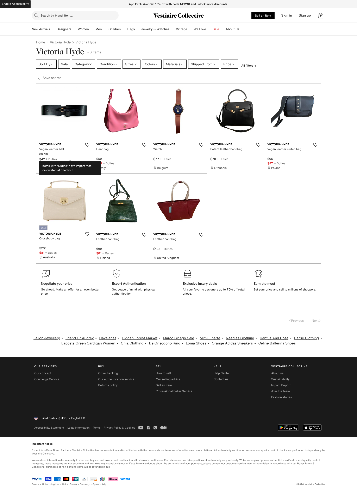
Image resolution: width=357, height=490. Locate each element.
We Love (200, 29)
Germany (85, 484)
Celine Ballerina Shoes (277, 343)
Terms (96, 428)
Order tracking (108, 373)
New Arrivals (41, 29)
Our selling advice (168, 379)
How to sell (163, 373)
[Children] (124, 29)
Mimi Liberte (210, 338)
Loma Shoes (196, 343)
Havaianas (107, 338)
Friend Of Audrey (79, 338)
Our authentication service (116, 379)
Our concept (42, 373)
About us (277, 373)
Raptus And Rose (274, 338)
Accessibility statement (49, 428)
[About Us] (242, 29)
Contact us (221, 379)
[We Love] (209, 29)
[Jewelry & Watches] (172, 29)
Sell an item (263, 15)
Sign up (305, 15)
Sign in (286, 15)
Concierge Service (46, 379)
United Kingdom (51, 484)
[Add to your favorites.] (87, 144)
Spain (96, 484)
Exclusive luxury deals (200, 283)
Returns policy (108, 385)
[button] (321, 15)
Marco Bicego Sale (178, 338)
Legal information (78, 428)
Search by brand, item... (56, 15)
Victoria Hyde (60, 42)
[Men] (105, 29)
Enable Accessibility (15, 4)
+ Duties (51, 159)
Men (98, 29)
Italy (104, 484)
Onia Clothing (132, 343)
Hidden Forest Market (139, 338)
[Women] (92, 29)
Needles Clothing (240, 338)
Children (114, 29)
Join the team (280, 391)
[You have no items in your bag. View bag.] (321, 15)
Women (83, 29)
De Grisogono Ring (164, 343)
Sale (216, 29)
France (35, 484)
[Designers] (74, 29)
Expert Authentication (129, 283)
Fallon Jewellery (46, 338)
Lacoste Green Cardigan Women (88, 343)
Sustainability (280, 379)
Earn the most (264, 283)
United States (69, 484)
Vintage (181, 29)
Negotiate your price (57, 283)
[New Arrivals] (53, 29)
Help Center (222, 373)
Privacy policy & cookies (119, 428)
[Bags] (138, 29)
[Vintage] (190, 29)
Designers (64, 29)
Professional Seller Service (174, 391)
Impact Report (281, 385)
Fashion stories (281, 397)
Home (40, 42)
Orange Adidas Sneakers (232, 343)
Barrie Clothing (306, 338)
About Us (232, 29)
